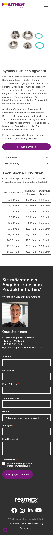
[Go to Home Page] (13, 5)
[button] (5, 530)
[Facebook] (14, 512)
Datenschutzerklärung (18, 465)
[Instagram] (22, 512)
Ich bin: (7, 411)
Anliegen (7, 425)
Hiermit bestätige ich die (19, 464)
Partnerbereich (26, 527)
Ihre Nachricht (10, 439)
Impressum (15, 523)
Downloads (11, 157)
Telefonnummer (10, 398)
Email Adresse (10, 384)
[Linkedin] (30, 512)
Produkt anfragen (26, 146)
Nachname (9, 370)
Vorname (8, 356)
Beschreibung (12, 163)
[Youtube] (38, 512)
